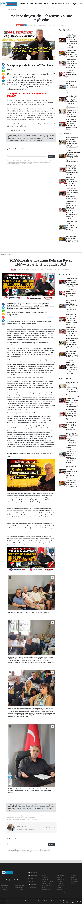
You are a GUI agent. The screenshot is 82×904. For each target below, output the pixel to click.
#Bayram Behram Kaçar (41, 816)
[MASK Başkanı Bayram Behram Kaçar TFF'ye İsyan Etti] (28, 286)
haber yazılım (4, 902)
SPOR (9, 254)
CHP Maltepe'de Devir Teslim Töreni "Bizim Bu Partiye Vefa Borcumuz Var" (71, 63)
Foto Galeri (33, 872)
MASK (9, 313)
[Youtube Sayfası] (10, 880)
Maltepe (10, 80)
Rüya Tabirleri (74, 881)
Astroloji (72, 883)
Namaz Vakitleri (60, 879)
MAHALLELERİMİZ (50, 4)
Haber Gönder (19, 889)
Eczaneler (59, 881)
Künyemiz (33, 884)
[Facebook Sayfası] (2, 880)
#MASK (31, 816)
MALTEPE (30, 4)
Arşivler (32, 881)
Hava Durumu (60, 875)
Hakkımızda (4, 885)
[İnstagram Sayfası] (7, 880)
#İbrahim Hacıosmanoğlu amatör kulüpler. (19, 819)
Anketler (72, 877)
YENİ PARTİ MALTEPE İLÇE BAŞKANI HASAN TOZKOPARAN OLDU (71, 74)
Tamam (73, 902)
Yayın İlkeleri (4, 887)
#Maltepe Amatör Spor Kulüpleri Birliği (17, 816)
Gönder (51, 156)
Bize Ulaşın (33, 887)
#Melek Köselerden (37, 819)
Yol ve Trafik (59, 877)
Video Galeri (33, 875)
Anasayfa (3, 10)
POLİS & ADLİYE (12, 10)
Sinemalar (59, 887)
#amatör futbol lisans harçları (15, 817)
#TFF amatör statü (30, 817)
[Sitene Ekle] (21, 880)
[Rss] (15, 880)
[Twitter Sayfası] (4, 880)
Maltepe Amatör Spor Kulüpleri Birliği (18, 327)
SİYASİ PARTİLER (47, 885)
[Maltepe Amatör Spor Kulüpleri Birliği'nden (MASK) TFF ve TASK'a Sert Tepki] (31, 592)
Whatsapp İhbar (19, 887)
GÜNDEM (22, 4)
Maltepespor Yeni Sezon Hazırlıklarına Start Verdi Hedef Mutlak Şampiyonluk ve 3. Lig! (72, 87)
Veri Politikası (4, 889)
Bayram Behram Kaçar (26, 313)
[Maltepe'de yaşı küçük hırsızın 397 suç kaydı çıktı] (28, 44)
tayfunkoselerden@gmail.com (25, 829)
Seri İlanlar (59, 889)
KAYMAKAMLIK (63, 4)
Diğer (75, 4)
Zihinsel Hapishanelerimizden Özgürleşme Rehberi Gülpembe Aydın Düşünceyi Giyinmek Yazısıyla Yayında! (73, 156)
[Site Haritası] (18, 880)
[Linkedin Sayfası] (13, 880)
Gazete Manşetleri (61, 893)
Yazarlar (32, 878)
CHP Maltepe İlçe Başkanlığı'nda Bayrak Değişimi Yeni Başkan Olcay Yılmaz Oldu (72, 99)
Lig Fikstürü (59, 883)
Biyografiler (73, 879)
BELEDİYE (38, 4)
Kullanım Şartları (19, 885)
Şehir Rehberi (60, 891)
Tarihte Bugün (60, 885)
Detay (66, 902)
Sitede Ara (73, 875)
